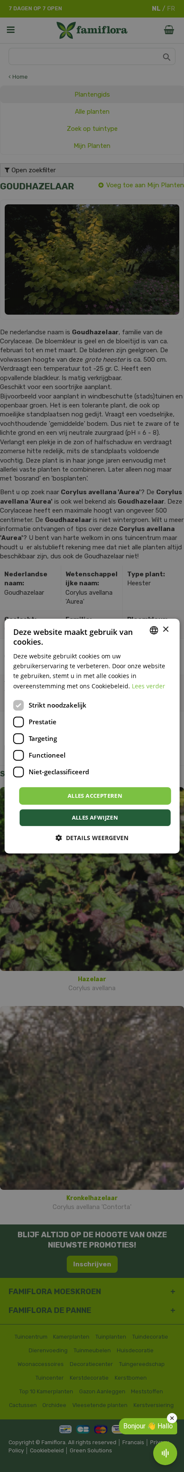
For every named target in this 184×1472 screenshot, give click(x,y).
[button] (92, 838)
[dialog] (92, 736)
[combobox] (153, 630)
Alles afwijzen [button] (95, 817)
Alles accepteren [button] (95, 795)
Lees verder (148, 686)
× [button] (165, 629)
